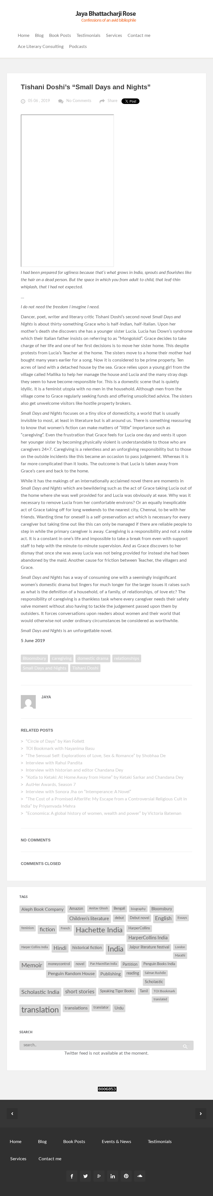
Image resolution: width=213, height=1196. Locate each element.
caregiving (62, 658)
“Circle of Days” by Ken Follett (55, 741)
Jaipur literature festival (149, 947)
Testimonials (88, 35)
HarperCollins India (148, 937)
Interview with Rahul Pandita (54, 763)
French (65, 928)
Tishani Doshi (85, 668)
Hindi (60, 948)
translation (40, 1010)
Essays (182, 917)
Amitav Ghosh (98, 908)
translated (160, 999)
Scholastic (154, 982)
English (163, 918)
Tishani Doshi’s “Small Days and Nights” (86, 87)
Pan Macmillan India (103, 963)
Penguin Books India (159, 964)
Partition (130, 964)
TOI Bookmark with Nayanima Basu (60, 748)
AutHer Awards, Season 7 (51, 784)
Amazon (76, 909)
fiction (47, 929)
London (180, 947)
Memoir (31, 965)
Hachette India (99, 930)
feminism (27, 928)
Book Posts (60, 35)
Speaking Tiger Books (117, 991)
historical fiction (87, 948)
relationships (126, 658)
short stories (79, 991)
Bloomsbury (34, 658)
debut (119, 918)
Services (114, 35)
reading (132, 973)
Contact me (139, 35)
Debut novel (139, 918)
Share (112, 101)
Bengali (119, 908)
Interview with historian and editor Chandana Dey (74, 770)
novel (80, 964)
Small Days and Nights (44, 668)
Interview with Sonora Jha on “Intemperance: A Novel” (78, 792)
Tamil (144, 991)
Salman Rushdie (155, 972)
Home (23, 35)
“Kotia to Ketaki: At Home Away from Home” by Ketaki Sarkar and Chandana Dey (104, 777)
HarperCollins (139, 928)
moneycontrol (59, 964)
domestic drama (92, 658)
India (115, 949)
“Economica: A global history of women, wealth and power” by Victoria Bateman (103, 813)
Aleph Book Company (42, 909)
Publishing (110, 974)
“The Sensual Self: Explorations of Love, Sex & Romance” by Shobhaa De (96, 756)
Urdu (119, 1008)
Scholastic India (40, 992)
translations (76, 1008)
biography (138, 908)
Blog (39, 35)
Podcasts (78, 46)
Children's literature (89, 918)
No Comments (78, 101)
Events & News (116, 1141)
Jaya (46, 697)
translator (101, 1007)
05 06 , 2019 (39, 101)
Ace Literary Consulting (41, 46)
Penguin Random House (71, 973)
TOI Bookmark (164, 991)
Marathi (180, 955)
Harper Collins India (34, 947)
